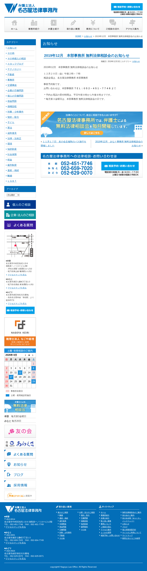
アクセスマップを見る (17, 275)
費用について (106, 524)
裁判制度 (12, 165)
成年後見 (12, 133)
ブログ (124, 527)
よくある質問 (106, 533)
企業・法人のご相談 (87, 512)
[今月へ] (29, 355)
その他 (10, 53)
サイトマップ (127, 535)
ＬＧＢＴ (12, 181)
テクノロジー (14, 69)
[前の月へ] (24, 355)
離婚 (9, 175)
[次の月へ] (33, 355)
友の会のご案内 (128, 515)
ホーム (103, 512)
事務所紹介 (105, 515)
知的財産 (12, 149)
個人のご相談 (63, 512)
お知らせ (136, 61)
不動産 (10, 74)
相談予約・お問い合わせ (110, 535)
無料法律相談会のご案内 (131, 512)
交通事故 (12, 85)
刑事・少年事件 (15, 112)
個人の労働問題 (15, 96)
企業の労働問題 (15, 90)
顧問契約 (84, 527)
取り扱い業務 (106, 521)
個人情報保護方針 (129, 530)
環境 (9, 144)
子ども (10, 122)
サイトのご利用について (131, 533)
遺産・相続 (13, 170)
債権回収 (12, 106)
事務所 (10, 80)
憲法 (9, 128)
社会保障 (12, 154)
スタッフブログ (15, 64)
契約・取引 (13, 117)
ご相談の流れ (106, 527)
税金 (9, 160)
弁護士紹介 (105, 518)
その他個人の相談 (16, 58)
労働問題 (62, 530)
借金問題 (12, 101)
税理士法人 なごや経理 (131, 538)
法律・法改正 (14, 138)
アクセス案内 (106, 530)
